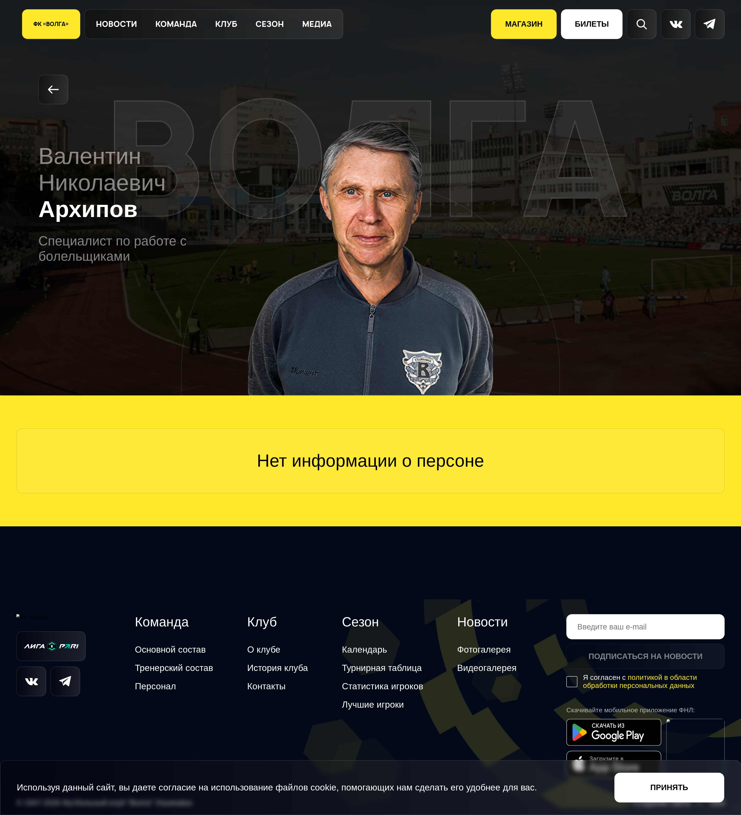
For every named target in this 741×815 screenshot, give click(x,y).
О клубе (263, 650)
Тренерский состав (174, 668)
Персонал (155, 686)
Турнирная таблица (382, 668)
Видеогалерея (487, 668)
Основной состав (170, 650)
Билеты (592, 24)
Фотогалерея (484, 650)
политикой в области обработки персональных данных (640, 681)
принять (669, 787)
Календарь (364, 650)
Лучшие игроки (373, 705)
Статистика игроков (382, 686)
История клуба (277, 668)
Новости (116, 24)
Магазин (524, 24)
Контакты (266, 686)
